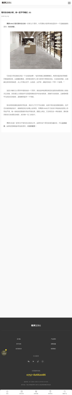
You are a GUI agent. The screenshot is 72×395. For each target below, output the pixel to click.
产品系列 (53, 339)
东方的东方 (19, 348)
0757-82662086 (36, 374)
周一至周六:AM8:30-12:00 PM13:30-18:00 (38, 381)
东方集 (19, 339)
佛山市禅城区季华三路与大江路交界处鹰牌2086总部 (39, 384)
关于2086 (18, 344)
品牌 (2, 2)
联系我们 (53, 348)
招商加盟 (53, 344)
